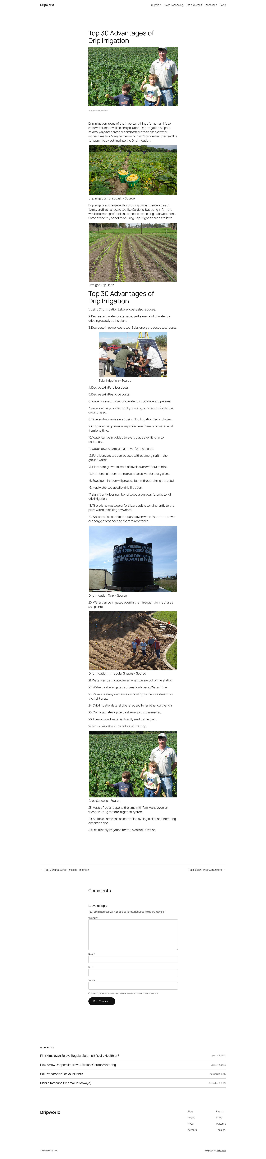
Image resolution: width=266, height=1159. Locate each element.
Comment (93, 917)
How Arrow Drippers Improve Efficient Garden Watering (78, 1065)
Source (130, 198)
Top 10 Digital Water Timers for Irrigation (66, 869)
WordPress (221, 1150)
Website (91, 980)
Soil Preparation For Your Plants (61, 1074)
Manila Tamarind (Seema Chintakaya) (65, 1083)
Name (91, 954)
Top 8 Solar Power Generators (205, 869)
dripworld (102, 110)
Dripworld (47, 5)
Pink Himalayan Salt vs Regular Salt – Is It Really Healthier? (79, 1055)
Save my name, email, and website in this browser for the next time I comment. (124, 993)
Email (91, 967)
